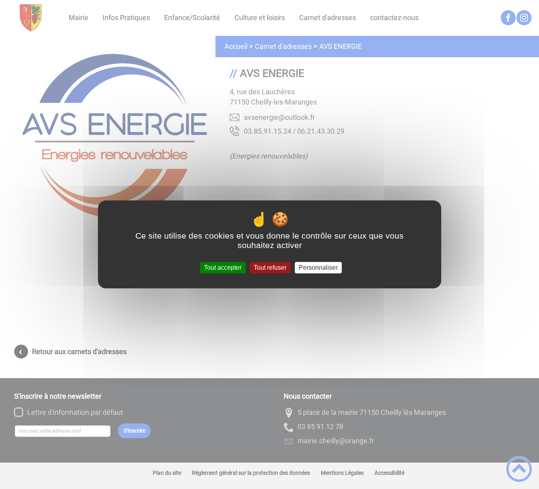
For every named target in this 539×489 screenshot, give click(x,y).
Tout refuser (270, 267)
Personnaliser (318, 267)
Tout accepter (222, 267)
